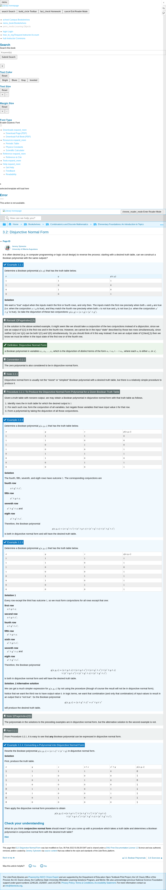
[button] (10, 171)
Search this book (7, 48)
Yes (34, 866)
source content (50, 851)
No (45, 866)
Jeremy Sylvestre (19, 246)
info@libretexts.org (13, 886)
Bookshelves (34, 224)
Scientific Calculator (15, 150)
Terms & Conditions (84, 883)
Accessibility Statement (105, 883)
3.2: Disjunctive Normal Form (28, 848)
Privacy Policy (67, 883)
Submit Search (8, 57)
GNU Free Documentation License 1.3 (122, 848)
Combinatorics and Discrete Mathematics (69, 224)
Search (7, 218)
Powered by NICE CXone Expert (43, 877)
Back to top (7, 858)
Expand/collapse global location (161, 224)
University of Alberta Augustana (25, 249)
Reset (4, 76)
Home (15, 224)
